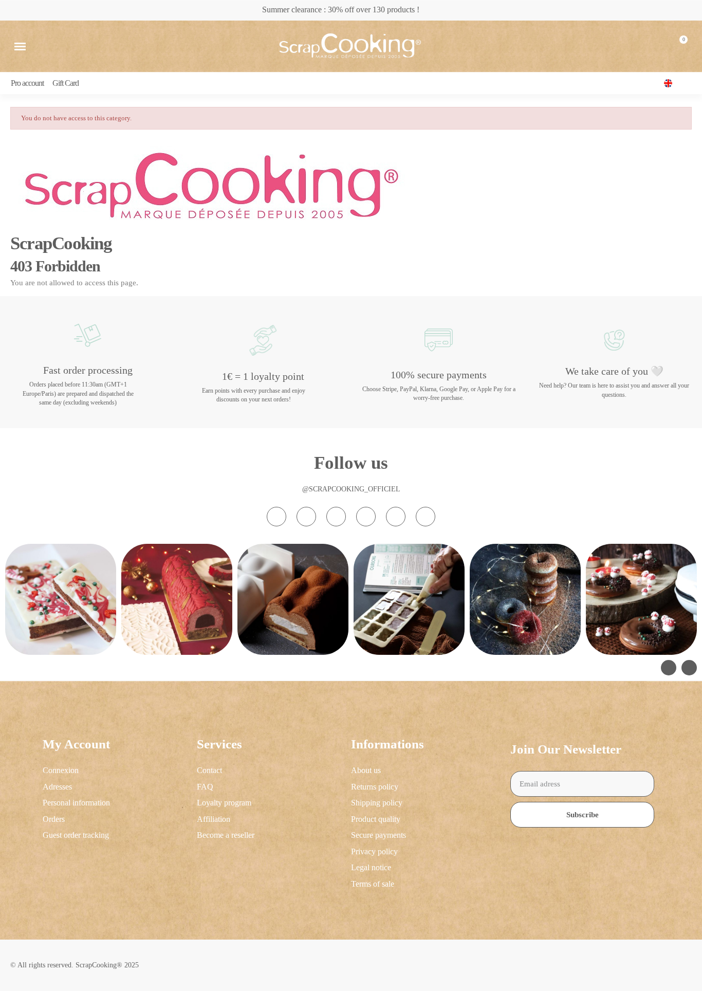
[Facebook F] (306, 516)
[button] (20, 46)
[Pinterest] (395, 516)
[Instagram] (276, 516)
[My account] (654, 46)
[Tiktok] (336, 516)
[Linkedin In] (425, 516)
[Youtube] (366, 516)
